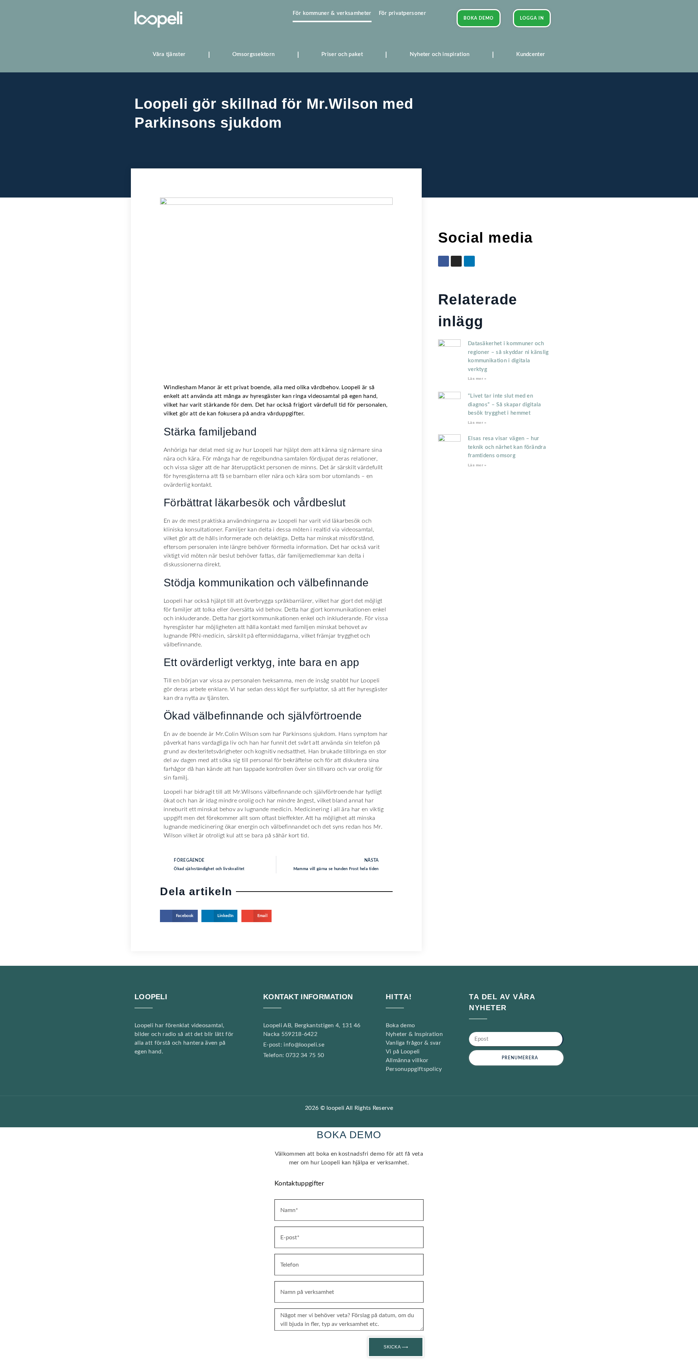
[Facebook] (443, 261)
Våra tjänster (169, 54)
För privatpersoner (402, 13)
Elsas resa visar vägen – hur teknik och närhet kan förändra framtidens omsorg (507, 447)
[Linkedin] (167, 1072)
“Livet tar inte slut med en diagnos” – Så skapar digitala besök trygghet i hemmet (504, 404)
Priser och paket (342, 54)
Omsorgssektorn (253, 54)
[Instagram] (456, 261)
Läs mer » (477, 378)
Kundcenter (530, 54)
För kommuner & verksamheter (332, 13)
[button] (179, 916)
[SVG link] (159, 19)
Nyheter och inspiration (440, 54)
